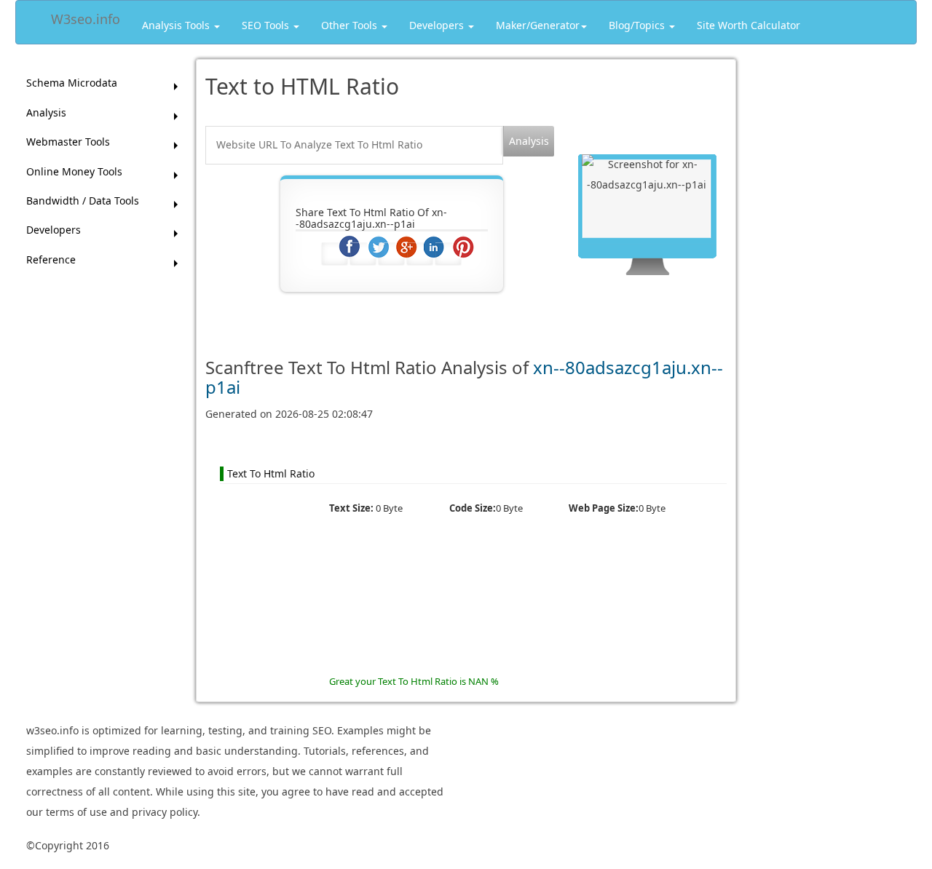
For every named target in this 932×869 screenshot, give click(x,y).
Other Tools (350, 25)
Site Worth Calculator (748, 25)
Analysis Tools (177, 25)
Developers (438, 25)
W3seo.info (85, 16)
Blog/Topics (638, 25)
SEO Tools (267, 25)
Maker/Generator (538, 25)
